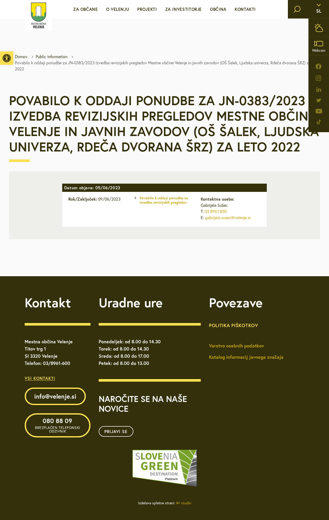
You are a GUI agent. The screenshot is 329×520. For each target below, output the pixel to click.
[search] (297, 9)
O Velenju (117, 9)
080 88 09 (57, 425)
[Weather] (318, 28)
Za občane (85, 9)
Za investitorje (183, 9)
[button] (6, 58)
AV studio (183, 503)
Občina (218, 9)
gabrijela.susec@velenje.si (228, 217)
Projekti (147, 9)
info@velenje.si (55, 396)
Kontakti (245, 9)
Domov (21, 56)
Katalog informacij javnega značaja (246, 357)
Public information (51, 56)
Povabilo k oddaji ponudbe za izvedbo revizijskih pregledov (164, 200)
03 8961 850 (216, 211)
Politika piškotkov (233, 325)
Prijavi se (115, 431)
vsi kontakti (40, 378)
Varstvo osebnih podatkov (236, 346)
